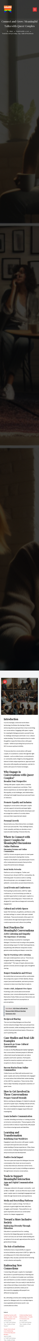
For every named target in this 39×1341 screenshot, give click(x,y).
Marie (11, 31)
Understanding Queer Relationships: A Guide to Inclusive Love (26, 1316)
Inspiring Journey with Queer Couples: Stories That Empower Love (10, 1316)
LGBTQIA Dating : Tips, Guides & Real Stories (20, 33)
